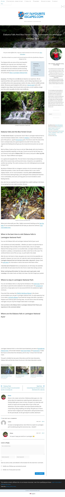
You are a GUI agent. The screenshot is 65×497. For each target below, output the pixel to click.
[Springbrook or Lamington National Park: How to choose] (37, 370)
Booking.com (59, 126)
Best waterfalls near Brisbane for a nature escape (22, 375)
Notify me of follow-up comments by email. (14, 466)
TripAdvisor (54, 132)
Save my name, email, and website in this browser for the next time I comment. (22, 462)
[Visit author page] (3, 397)
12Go (61, 132)
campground (39, 286)
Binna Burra (19, 140)
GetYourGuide (61, 131)
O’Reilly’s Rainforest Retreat (24, 293)
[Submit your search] (59, 114)
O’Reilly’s (26, 137)
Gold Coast (37, 284)
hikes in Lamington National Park (18, 72)
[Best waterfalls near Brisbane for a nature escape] (22, 370)
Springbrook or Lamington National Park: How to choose (36, 375)
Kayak (49, 134)
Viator (50, 132)
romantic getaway (13, 297)
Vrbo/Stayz (50, 129)
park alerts (6, 262)
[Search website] (63, 6)
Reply (43, 421)
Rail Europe (53, 134)
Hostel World (55, 129)
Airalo (56, 135)
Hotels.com (57, 128)
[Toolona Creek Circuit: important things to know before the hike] (7, 370)
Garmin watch (31, 85)
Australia (15, 48)
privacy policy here (11, 486)
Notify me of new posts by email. (12, 469)
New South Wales (25, 350)
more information (58, 125)
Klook (58, 132)
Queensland (32, 48)
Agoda (49, 128)
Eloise (9, 395)
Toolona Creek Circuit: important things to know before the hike (6, 376)
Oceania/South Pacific (23, 48)
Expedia (53, 128)
